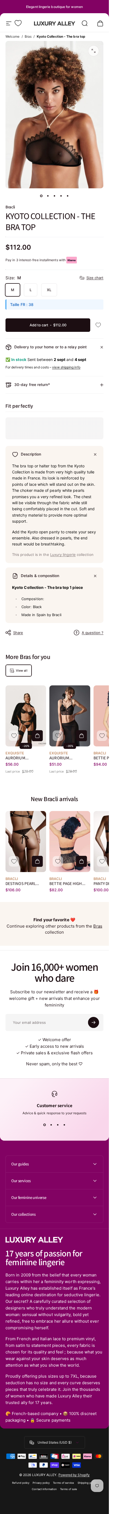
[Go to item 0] (41, 196)
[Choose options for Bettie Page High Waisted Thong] (81, 861)
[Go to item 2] (48, 196)
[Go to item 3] (54, 196)
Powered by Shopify (74, 1475)
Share (18, 632)
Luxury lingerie (63, 554)
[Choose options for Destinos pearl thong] (37, 861)
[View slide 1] (44, 1125)
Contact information (44, 1489)
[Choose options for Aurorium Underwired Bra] (37, 735)
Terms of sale (68, 1489)
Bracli (10, 206)
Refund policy (20, 1482)
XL (49, 290)
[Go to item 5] (67, 196)
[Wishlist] (18, 23)
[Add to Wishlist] (98, 325)
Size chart (94, 277)
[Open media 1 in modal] (93, 50)
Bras (28, 36)
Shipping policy (87, 1482)
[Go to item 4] (61, 196)
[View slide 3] (58, 1125)
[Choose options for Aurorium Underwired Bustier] (81, 735)
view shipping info (66, 367)
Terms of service (63, 1482)
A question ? (92, 632)
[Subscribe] (93, 1022)
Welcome (12, 36)
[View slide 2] (51, 1125)
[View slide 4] (64, 1125)
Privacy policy (41, 1482)
